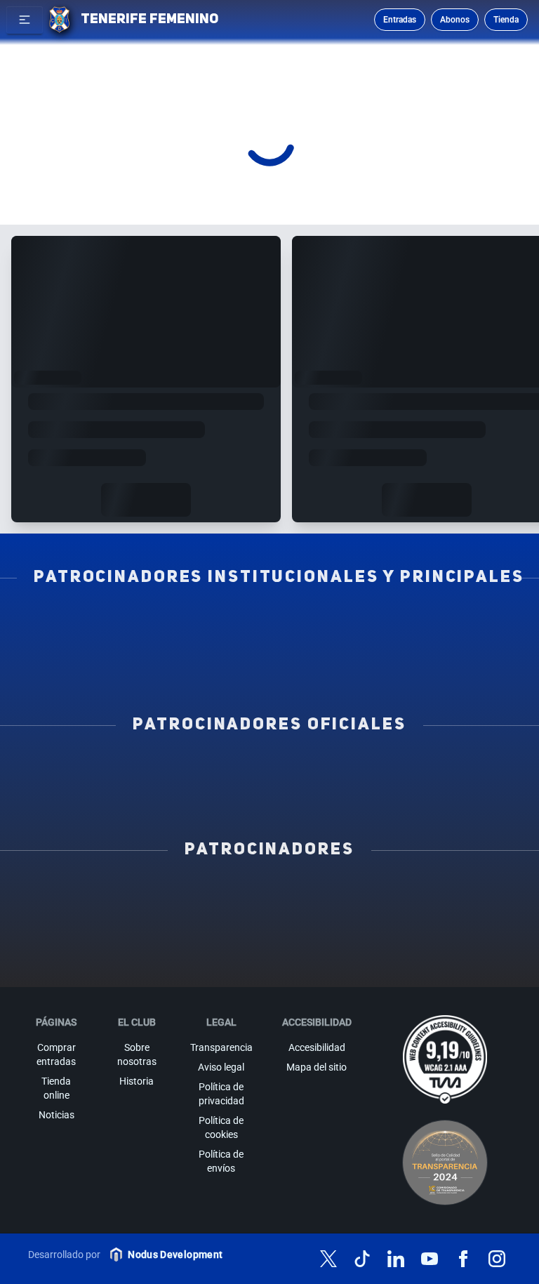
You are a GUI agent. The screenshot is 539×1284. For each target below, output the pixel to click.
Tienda (506, 20)
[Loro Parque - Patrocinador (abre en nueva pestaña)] (365, 895)
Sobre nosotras (137, 1054)
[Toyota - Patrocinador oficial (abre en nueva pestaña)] (409, 792)
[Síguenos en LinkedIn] (396, 1259)
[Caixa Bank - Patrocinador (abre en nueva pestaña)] (269, 895)
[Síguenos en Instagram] (497, 1259)
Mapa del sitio (316, 1067)
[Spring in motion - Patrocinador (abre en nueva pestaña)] (79, 940)
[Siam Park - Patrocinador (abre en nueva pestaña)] (460, 895)
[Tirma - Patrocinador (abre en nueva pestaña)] (174, 917)
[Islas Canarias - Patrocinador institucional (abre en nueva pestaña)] (269, 622)
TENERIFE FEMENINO (149, 20)
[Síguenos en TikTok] (362, 1259)
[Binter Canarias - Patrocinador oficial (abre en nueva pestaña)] (269, 770)
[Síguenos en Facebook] (463, 1259)
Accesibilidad (316, 1047)
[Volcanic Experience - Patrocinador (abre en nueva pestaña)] (460, 917)
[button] (25, 20)
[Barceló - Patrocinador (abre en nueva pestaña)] (365, 940)
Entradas (399, 20)
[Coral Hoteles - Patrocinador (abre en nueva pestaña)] (460, 940)
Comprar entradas (56, 1054)
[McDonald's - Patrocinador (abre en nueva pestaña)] (79, 917)
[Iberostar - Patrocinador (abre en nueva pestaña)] (269, 940)
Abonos (455, 20)
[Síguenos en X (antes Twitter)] (328, 1259)
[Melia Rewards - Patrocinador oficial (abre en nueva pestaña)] (269, 792)
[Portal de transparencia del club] (445, 1162)
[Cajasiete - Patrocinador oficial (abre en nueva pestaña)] (129, 792)
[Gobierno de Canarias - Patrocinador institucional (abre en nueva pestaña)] (129, 645)
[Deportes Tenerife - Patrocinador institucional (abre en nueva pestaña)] (269, 645)
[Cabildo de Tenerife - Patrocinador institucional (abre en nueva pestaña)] (409, 645)
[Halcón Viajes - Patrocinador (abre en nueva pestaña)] (365, 917)
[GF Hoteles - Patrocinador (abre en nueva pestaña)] (174, 895)
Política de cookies (221, 1127)
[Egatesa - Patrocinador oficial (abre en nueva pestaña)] (129, 770)
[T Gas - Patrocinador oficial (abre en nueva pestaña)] (409, 770)
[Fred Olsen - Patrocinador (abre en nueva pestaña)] (222, 962)
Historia (136, 1081)
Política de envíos (221, 1161)
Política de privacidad (221, 1093)
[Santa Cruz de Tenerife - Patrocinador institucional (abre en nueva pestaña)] (269, 667)
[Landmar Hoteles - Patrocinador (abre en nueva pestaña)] (174, 940)
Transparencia (221, 1047)
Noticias (56, 1114)
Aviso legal (221, 1067)
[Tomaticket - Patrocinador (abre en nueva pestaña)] (317, 962)
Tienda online (56, 1088)
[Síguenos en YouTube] (429, 1259)
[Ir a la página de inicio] (59, 20)
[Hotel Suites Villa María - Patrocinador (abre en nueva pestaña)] (269, 917)
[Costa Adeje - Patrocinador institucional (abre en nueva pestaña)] (409, 622)
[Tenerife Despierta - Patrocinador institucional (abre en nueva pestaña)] (129, 622)
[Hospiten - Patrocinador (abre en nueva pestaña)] (79, 895)
